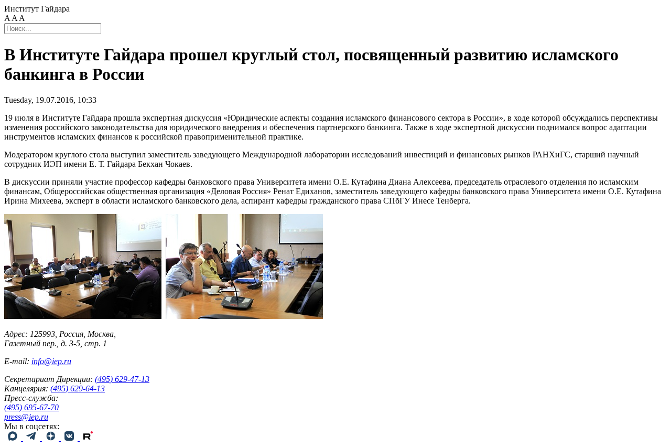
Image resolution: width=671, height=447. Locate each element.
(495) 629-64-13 (77, 388)
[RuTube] (88, 437)
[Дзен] (51, 437)
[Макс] (13, 437)
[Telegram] (32, 437)
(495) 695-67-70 (31, 407)
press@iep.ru (26, 416)
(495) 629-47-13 (122, 379)
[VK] (70, 437)
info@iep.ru (51, 361)
